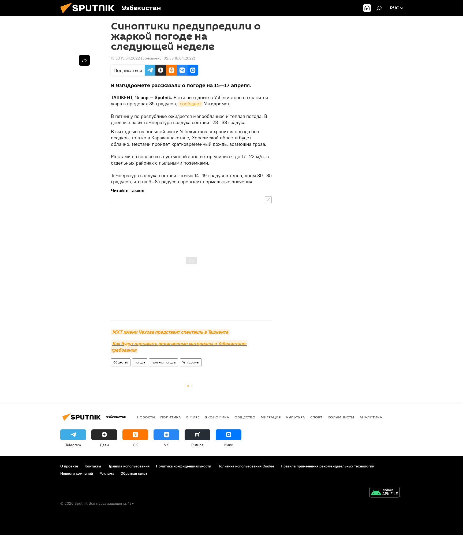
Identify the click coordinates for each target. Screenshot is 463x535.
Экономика (217, 417)
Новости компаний (76, 473)
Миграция (271, 417)
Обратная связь (134, 473)
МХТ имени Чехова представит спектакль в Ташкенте (170, 332)
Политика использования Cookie (246, 466)
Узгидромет (190, 362)
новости (146, 417)
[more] (84, 60)
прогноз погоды (163, 362)
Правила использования (128, 466)
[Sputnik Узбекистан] (89, 14)
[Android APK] (384, 493)
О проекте (69, 466)
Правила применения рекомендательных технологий (327, 466)
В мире (193, 417)
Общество (120, 362)
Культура (295, 417)
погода (140, 362)
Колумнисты (341, 417)
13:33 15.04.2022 (125, 58)
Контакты (93, 466)
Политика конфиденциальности (183, 466)
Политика (170, 417)
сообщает (190, 104)
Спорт (316, 417)
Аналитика (371, 417)
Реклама (106, 473)
